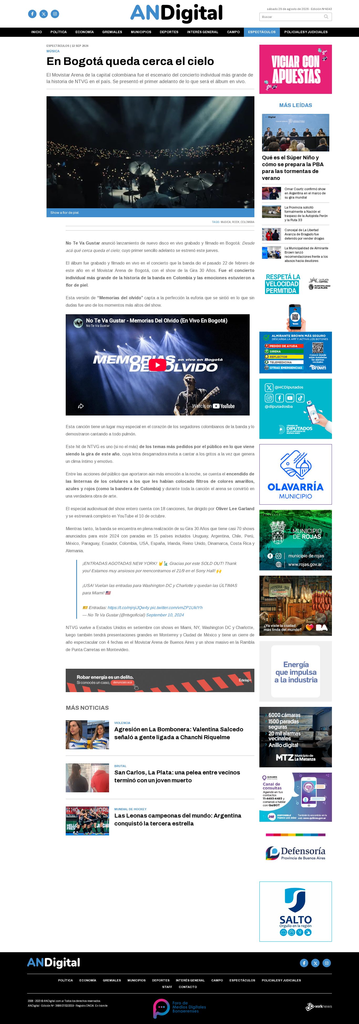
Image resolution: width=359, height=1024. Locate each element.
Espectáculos (262, 32)
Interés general (202, 32)
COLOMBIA (247, 222)
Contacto (188, 986)
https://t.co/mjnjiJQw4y (128, 607)
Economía (84, 32)
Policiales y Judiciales (306, 32)
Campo (233, 32)
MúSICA (226, 222)
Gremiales (112, 32)
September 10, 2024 (165, 615)
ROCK (235, 222)
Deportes (169, 32)
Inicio (36, 32)
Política (58, 32)
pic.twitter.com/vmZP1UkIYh (176, 607)
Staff (167, 986)
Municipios (141, 32)
